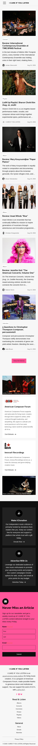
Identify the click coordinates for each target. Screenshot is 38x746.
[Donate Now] (19, 526)
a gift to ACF (20, 690)
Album (5, 155)
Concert (5, 39)
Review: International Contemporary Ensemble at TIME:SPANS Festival (15, 45)
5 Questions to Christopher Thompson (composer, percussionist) (15, 329)
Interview (5, 323)
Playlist (5, 99)
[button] (4, 3)
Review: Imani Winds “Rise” (15, 216)
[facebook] (16, 694)
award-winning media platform (13, 676)
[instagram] (19, 694)
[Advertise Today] (19, 567)
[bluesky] (21, 694)
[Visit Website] (19, 417)
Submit (19, 654)
